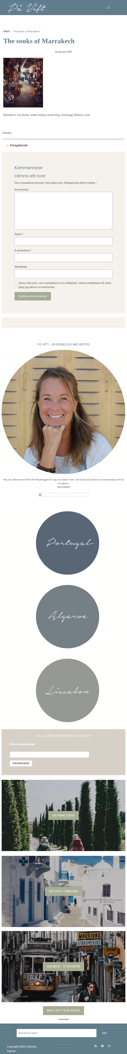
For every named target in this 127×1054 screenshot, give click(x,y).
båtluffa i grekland (63, 891)
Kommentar (22, 189)
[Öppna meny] (108, 7)
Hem (6, 31)
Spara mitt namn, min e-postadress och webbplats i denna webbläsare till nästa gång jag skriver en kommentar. (65, 285)
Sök (104, 1033)
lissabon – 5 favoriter (63, 966)
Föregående (19, 145)
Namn (19, 234)
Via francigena (63, 815)
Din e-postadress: (22, 744)
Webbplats (21, 266)
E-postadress (23, 250)
